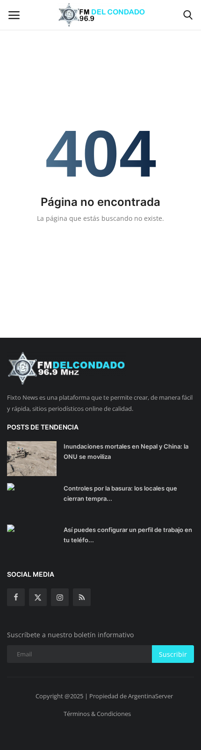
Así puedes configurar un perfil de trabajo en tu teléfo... (128, 535)
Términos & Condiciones (97, 713)
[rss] (82, 597)
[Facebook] (16, 597)
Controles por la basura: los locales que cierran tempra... (120, 493)
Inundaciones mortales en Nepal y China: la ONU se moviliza (126, 451)
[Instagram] (60, 597)
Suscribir (173, 654)
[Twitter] (38, 597)
